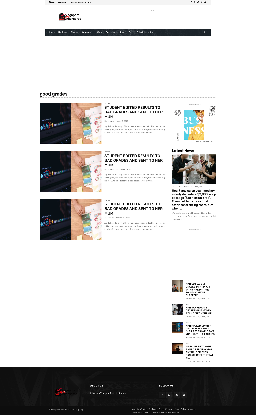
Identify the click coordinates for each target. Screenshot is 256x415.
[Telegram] (198, 2)
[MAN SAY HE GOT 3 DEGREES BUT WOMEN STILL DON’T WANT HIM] (177, 309)
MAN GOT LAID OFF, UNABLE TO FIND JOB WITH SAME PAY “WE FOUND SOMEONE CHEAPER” (198, 290)
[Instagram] (194, 2)
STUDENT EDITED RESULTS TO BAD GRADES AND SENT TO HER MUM (133, 112)
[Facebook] (191, 2)
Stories (107, 103)
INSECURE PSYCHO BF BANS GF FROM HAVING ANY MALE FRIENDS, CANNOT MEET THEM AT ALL (199, 352)
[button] (203, 32)
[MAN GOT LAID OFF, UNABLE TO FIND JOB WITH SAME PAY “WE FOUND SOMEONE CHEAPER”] (177, 286)
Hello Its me (109, 121)
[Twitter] (202, 2)
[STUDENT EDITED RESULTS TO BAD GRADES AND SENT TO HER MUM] (70, 123)
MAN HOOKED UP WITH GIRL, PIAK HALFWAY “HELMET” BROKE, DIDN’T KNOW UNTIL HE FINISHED (200, 330)
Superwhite (109, 218)
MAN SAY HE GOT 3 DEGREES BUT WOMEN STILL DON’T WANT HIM (199, 310)
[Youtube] (205, 2)
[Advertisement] (152, 18)
